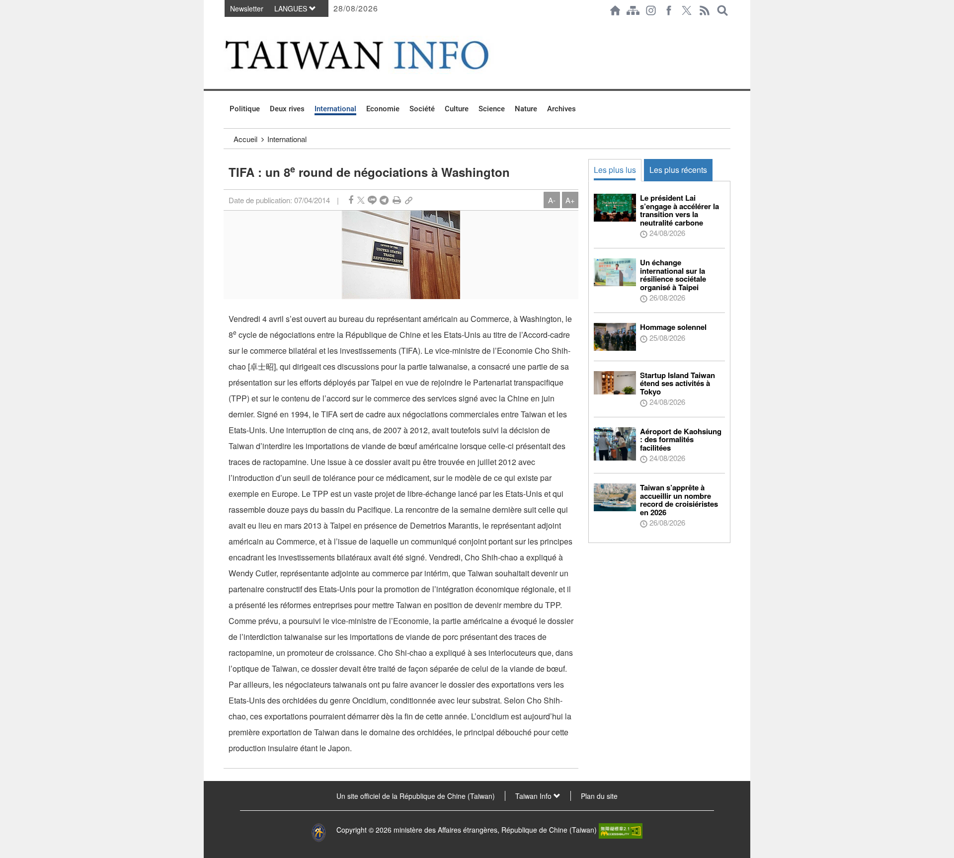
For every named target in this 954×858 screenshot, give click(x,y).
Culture (457, 108)
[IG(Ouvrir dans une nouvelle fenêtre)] (651, 10)
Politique (245, 108)
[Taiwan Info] (373, 55)
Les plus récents (678, 169)
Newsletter (246, 8)
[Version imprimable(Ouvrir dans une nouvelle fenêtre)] (396, 200)
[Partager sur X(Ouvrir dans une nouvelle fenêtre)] (361, 200)
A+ (570, 200)
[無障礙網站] (620, 830)
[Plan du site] (633, 10)
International (335, 108)
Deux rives (287, 108)
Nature (526, 108)
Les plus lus (615, 169)
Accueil (245, 139)
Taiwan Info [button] (534, 796)
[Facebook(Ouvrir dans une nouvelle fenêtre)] (669, 10)
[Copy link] (408, 200)
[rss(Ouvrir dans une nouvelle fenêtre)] (705, 10)
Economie (382, 108)
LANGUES (291, 8)
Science (491, 108)
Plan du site (599, 796)
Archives (561, 108)
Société (422, 108)
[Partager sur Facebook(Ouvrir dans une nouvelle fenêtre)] (351, 200)
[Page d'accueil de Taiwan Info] (615, 10)
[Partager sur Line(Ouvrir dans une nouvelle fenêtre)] (372, 200)
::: (227, 26)
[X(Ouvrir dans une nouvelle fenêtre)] (687, 10)
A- (552, 200)
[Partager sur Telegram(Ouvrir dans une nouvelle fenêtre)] (384, 200)
